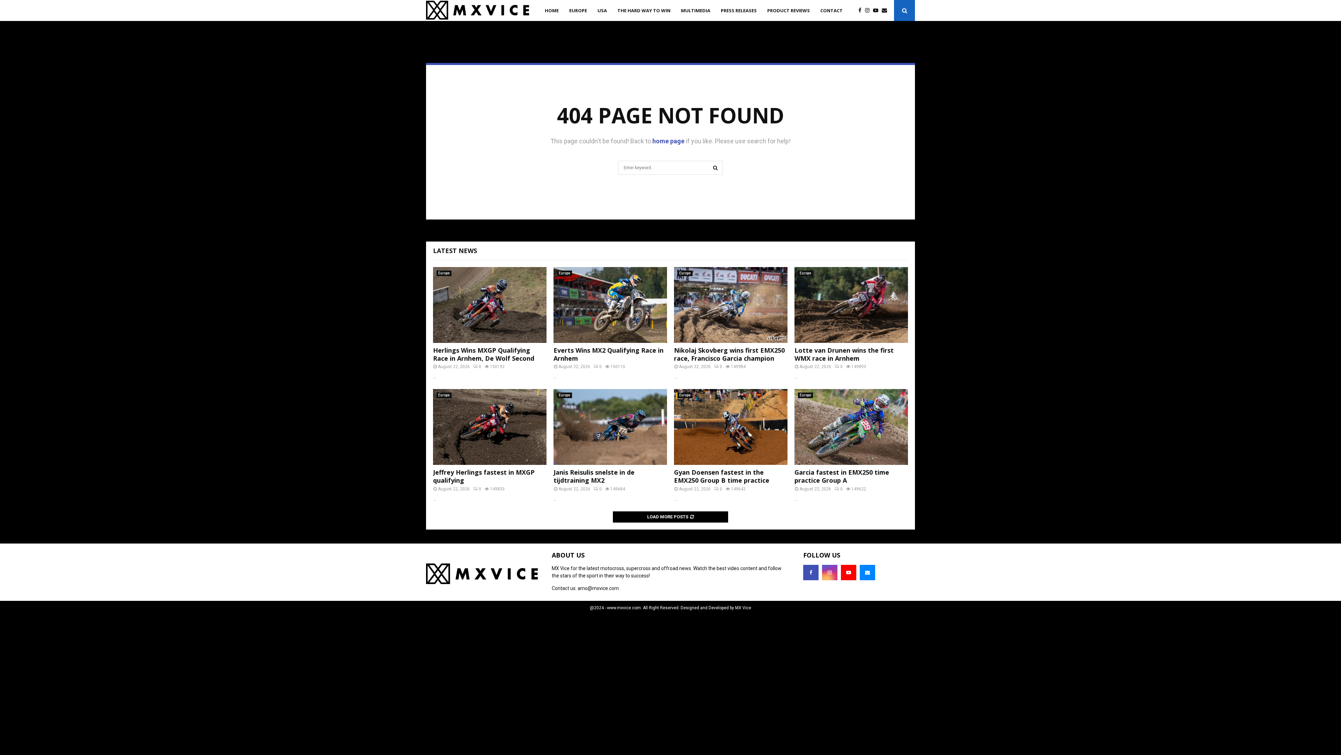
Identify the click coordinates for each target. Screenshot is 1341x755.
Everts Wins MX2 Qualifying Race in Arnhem (609, 354)
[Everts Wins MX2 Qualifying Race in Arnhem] (610, 305)
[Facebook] (861, 11)
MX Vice (743, 607)
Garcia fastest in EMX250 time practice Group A (841, 476)
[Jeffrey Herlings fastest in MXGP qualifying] (490, 427)
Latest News (455, 250)
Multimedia (695, 10)
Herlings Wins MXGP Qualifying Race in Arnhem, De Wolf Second (483, 354)
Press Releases (739, 10)
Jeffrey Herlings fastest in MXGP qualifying (484, 476)
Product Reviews (788, 10)
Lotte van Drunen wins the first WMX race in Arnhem (844, 354)
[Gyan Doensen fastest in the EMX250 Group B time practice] (730, 427)
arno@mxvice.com (598, 588)
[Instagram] (869, 11)
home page (668, 141)
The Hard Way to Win (643, 10)
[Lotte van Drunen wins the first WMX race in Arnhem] (851, 305)
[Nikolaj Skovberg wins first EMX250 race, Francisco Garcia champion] (730, 305)
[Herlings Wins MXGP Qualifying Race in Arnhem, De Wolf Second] (490, 305)
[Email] (886, 11)
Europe (578, 10)
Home (552, 10)
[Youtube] (877, 11)
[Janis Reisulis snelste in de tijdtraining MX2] (610, 427)
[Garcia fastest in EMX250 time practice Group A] (851, 427)
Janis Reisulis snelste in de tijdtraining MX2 (594, 476)
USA (602, 10)
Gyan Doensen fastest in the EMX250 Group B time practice (721, 476)
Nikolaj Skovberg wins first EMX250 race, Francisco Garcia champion (729, 354)
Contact (831, 10)
